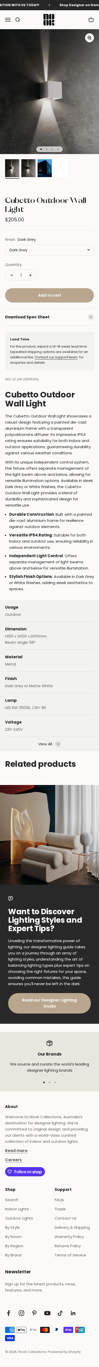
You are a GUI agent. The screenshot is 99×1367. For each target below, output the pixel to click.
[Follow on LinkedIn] (73, 1313)
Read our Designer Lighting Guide (49, 1003)
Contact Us (65, 1218)
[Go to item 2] (28, 169)
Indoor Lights (17, 1209)
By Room (13, 1236)
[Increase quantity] (30, 275)
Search (11, 1199)
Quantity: (13, 264)
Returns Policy (68, 1245)
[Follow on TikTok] (60, 1313)
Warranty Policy (69, 1236)
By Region (14, 1245)
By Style (12, 1227)
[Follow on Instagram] (21, 1313)
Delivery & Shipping (72, 1227)
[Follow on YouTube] (47, 1313)
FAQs (59, 1199)
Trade (60, 1209)
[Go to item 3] (45, 169)
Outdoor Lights (19, 1218)
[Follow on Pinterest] (34, 1313)
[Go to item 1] (12, 169)
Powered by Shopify (64, 1351)
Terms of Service (70, 1255)
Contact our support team (56, 357)
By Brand (13, 1255)
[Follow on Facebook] (8, 1313)
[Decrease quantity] (11, 275)
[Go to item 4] (61, 169)
